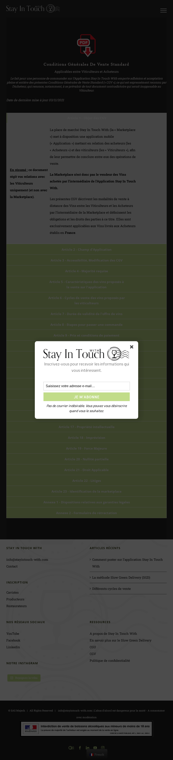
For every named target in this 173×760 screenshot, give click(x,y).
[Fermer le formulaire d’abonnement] (132, 347)
